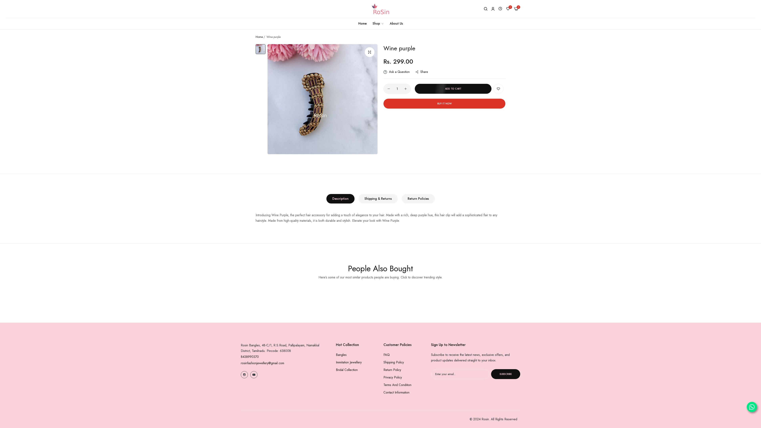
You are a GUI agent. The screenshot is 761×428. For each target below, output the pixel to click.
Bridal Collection (347, 370)
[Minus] (388, 89)
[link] (378, 23)
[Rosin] (380, 9)
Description (340, 198)
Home (259, 37)
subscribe (506, 374)
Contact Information (396, 392)
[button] (498, 89)
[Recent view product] (500, 9)
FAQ (386, 355)
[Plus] (405, 89)
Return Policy (392, 370)
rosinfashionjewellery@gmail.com (262, 363)
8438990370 (250, 356)
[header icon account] (493, 9)
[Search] (485, 9)
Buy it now (444, 103)
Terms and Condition (397, 385)
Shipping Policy (393, 362)
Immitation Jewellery (349, 362)
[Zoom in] (370, 52)
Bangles (341, 355)
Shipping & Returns (378, 198)
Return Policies (418, 198)
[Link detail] (244, 374)
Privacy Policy (392, 377)
